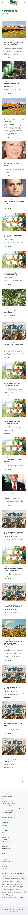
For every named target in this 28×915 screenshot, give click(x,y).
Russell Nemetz (6, 846)
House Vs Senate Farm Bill (12, 496)
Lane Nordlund (5, 835)
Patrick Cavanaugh (7, 841)
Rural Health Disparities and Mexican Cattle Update (13, 43)
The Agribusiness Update (8, 801)
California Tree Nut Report (8, 803)
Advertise (4, 859)
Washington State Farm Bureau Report (11, 808)
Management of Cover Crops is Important (14, 311)
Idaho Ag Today (6, 815)
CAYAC (4, 864)
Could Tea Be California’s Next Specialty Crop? (12, 274)
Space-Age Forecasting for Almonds (13, 236)
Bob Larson (5, 825)
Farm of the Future (7, 796)
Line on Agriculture (6, 805)
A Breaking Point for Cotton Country (13, 724)
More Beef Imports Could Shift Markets (14, 460)
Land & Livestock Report (8, 810)
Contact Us (5, 868)
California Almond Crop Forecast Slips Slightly (12, 384)
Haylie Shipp (5, 830)
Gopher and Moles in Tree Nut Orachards (14, 202)
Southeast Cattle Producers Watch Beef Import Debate (13, 533)
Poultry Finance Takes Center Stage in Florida (14, 345)
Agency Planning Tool (7, 861)
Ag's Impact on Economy (12, 84)
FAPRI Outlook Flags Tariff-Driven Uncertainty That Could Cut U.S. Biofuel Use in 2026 (13, 644)
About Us (4, 866)
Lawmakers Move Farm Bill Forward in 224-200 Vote (13, 606)
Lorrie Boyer (5, 839)
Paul (3, 844)
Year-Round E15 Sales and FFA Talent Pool (14, 120)
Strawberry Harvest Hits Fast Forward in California (13, 569)
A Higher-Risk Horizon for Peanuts (12, 688)
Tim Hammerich (6, 848)
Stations (4, 857)
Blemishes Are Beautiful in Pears (12, 164)
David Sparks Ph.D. (6, 828)
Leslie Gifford (5, 837)
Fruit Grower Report (7, 812)
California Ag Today (7, 799)
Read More (7, 57)
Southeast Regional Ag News (9, 817)
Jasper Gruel (5, 832)
